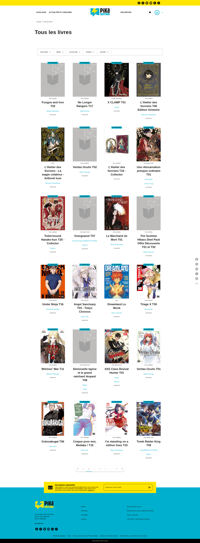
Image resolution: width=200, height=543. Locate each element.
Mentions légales (59, 536)
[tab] (41, 12)
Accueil (39, 22)
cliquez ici (91, 490)
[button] (45, 52)
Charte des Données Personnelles (85, 536)
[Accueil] (100, 12)
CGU (69, 536)
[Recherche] (150, 12)
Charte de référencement (109, 536)
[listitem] (139, 3)
